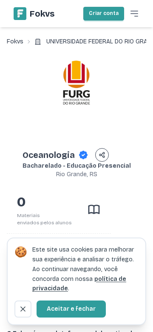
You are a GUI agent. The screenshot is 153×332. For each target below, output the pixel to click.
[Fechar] (22, 309)
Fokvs (15, 41)
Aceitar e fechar (71, 308)
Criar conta (104, 13)
